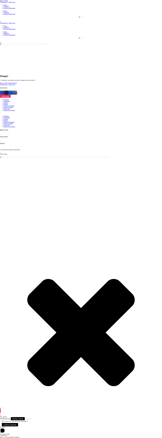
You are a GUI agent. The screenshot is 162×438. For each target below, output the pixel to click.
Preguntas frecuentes (8, 106)
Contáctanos (6, 101)
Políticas (5, 104)
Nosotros (5, 102)
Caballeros (6, 6)
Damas (5, 5)
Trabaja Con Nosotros (9, 110)
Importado (6, 99)
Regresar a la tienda (18, 418)
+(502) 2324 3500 (5, 140)
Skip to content (4, 0)
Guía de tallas (5, 96)
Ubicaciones (6, 109)
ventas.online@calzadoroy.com (8, 147)
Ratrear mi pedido (8, 107)
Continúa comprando (10, 425)
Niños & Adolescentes (9, 8)
